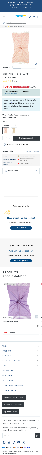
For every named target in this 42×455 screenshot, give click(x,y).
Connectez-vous (10, 94)
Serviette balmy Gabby (10, 321)
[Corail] (5, 130)
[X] (23, 442)
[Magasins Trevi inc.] (20, 16)
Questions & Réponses (21, 245)
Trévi (4, 346)
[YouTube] (18, 442)
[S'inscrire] (37, 435)
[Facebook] (4, 442)
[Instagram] (9, 442)
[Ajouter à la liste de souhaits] (38, 326)
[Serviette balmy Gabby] (21, 301)
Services (6, 356)
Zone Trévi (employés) (12, 385)
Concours (7, 376)
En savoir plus (25, 7)
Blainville (23, 160)
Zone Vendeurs (9, 390)
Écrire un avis (21, 228)
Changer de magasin (32, 151)
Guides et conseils (11, 361)
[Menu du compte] (30, 16)
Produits (6, 351)
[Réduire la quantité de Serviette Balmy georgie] (4, 138)
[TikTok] (13, 442)
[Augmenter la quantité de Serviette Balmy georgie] (9, 138)
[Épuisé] (36, 316)
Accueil (4, 26)
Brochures (7, 371)
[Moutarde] (14, 130)
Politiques (7, 380)
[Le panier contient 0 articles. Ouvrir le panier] (38, 16)
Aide (4, 366)
